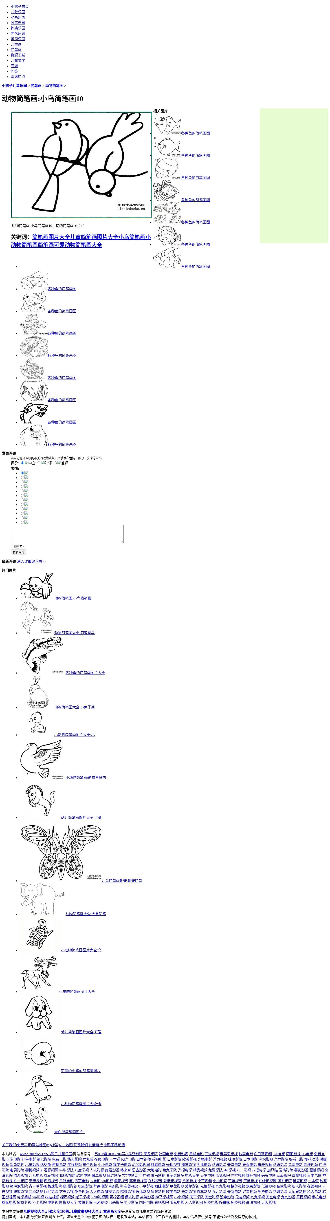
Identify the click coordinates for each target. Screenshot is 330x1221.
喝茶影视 (127, 1192)
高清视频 (36, 1181)
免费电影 (59, 1159)
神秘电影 (29, 1159)
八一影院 (20, 1181)
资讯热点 (18, 77)
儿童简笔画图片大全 (94, 237)
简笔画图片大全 (51, 237)
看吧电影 (159, 1159)
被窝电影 (246, 1154)
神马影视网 (164, 1197)
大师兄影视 (297, 1192)
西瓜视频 (51, 1181)
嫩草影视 (188, 1165)
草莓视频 (90, 1165)
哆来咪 (125, 1170)
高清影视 (147, 1197)
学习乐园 (18, 39)
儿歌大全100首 (57, 1211)
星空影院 (131, 1202)
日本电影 (250, 1159)
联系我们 (80, 1145)
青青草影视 (38, 1186)
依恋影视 (20, 1175)
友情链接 (95, 1145)
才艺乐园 (18, 33)
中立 (31, 463)
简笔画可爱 (51, 245)
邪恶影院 (116, 1202)
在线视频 (74, 1165)
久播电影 (204, 1165)
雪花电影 (82, 1181)
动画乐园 (18, 17)
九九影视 (223, 1186)
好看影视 (112, 1170)
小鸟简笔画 (132, 237)
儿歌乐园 (18, 12)
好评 (48, 463)
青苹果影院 (175, 1175)
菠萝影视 (192, 1186)
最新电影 (234, 1192)
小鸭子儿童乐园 (14, 86)
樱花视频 (121, 1181)
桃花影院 (85, 1186)
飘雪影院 (253, 1186)
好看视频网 (49, 1170)
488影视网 (67, 1175)
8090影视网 (100, 1197)
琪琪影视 (70, 1186)
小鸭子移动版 (114, 1145)
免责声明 (24, 1145)
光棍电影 (205, 1159)
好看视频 (249, 1192)
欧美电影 (173, 1192)
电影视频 (55, 1202)
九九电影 (36, 1175)
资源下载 (18, 55)
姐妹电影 (161, 1186)
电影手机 (24, 1197)
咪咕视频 (52, 1197)
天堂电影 (13, 1159)
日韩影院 (114, 1175)
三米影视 (212, 1154)
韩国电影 (166, 1154)
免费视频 (82, 1192)
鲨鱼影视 (17, 1165)
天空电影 (273, 1197)
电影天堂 (192, 1175)
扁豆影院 (135, 1154)
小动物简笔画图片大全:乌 (81, 950)
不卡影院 (39, 1202)
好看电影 (296, 1159)
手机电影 (196, 1154)
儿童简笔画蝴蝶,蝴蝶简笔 (122, 881)
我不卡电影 (122, 1165)
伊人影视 (132, 1197)
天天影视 (268, 1202)
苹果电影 (100, 1186)
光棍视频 (173, 1165)
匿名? (19, 547)
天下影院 (196, 1197)
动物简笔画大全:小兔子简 (74, 707)
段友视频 (242, 1197)
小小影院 (220, 1181)
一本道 (115, 1159)
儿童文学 (18, 60)
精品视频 (200, 1170)
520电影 (279, 1154)
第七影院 (44, 1159)
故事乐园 (18, 23)
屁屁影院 (51, 1192)
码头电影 (268, 1175)
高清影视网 (138, 1181)
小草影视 (32, 1165)
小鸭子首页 (20, 7)
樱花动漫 (311, 1159)
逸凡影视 (143, 1192)
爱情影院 (286, 1170)
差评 (64, 463)
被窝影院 (112, 1192)
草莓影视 (250, 1181)
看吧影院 (161, 1202)
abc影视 (230, 1170)
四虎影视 (36, 1192)
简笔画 (16, 50)
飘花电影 (9, 1202)
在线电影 (101, 1159)
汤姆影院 (219, 1165)
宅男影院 (17, 1170)
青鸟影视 (158, 1175)
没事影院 (227, 1197)
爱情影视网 (172, 1181)
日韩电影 (66, 1181)
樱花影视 (301, 1170)
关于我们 (9, 1145)
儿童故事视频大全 (84, 1211)
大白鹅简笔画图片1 (69, 1132)
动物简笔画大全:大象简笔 (86, 914)
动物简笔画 (54, 86)
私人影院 (299, 1186)
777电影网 (130, 1175)
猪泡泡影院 (19, 1186)
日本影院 (174, 1159)
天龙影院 (150, 1154)
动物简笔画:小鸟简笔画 (72, 598)
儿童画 (16, 44)
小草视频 (205, 1181)
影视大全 (70, 1202)
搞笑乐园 (18, 28)
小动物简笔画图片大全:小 (74, 735)
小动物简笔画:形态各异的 (86, 778)
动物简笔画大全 (83, 245)
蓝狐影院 (223, 1175)
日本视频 (143, 1159)
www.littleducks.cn (33, 1154)
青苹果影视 (229, 1154)
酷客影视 (20, 1192)
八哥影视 (189, 1181)
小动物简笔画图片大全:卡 (81, 1104)
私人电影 (314, 1192)
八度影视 (82, 1170)
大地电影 (154, 1170)
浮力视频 (220, 1159)
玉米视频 (100, 1202)
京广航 (144, 1175)
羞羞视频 (265, 1165)
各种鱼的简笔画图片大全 (85, 673)
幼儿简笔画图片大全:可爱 (81, 818)
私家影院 (284, 1186)
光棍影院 (281, 1159)
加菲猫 (272, 1170)
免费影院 (215, 1170)
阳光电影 (128, 1159)
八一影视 (244, 1170)
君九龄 (88, 1159)
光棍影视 (207, 1186)
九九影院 (219, 1192)
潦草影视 (204, 1192)
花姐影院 (280, 1192)
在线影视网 (268, 1181)
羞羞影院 (284, 1175)
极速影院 (55, 1186)
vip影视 (107, 1181)
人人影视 (97, 1170)
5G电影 (307, 1154)
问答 (14, 71)
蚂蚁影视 (158, 1192)
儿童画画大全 (110, 1211)
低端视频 (268, 1186)
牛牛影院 (66, 1170)
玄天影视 (66, 1192)
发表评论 (18, 552)
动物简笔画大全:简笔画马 (74, 633)
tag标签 (52, 1145)
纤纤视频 (253, 1175)
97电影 (95, 1181)
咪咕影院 (235, 1159)
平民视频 (303, 1197)
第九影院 (170, 1170)
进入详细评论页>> (31, 561)
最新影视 (188, 1192)
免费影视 (181, 1154)
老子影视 (82, 1197)
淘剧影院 (116, 1186)
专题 (14, 66)
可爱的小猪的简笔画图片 (81, 1071)
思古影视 (139, 1170)
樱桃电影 (59, 1165)
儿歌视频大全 (34, 1211)
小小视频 (181, 1197)
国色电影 (146, 1202)
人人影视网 (194, 1202)
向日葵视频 (263, 1154)
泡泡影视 (266, 1159)
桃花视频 (51, 1175)
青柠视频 (311, 1165)
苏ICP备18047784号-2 (111, 1154)
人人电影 (97, 1192)
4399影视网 (141, 1165)
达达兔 (45, 1165)
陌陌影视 (293, 1154)
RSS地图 (66, 1145)
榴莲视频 (238, 1186)
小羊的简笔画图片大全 (77, 992)
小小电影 (105, 1165)
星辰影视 (300, 1181)
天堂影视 (212, 1197)
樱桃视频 (32, 1170)
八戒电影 (259, 1170)
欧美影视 (189, 1159)
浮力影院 (284, 1181)
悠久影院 (74, 1159)
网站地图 (39, 1145)
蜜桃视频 (316, 1170)
